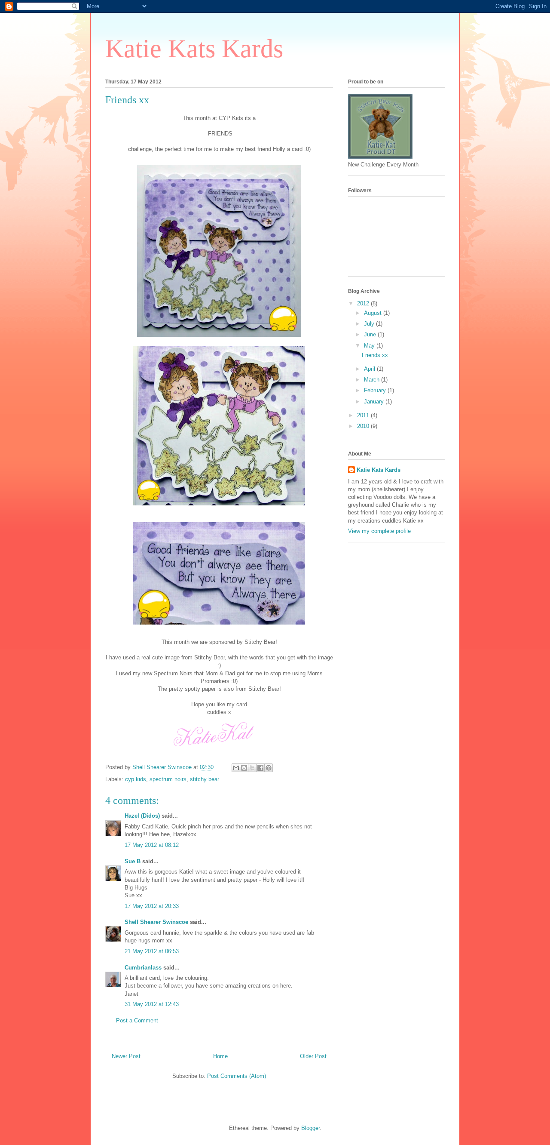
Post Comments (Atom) (236, 1076)
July (370, 323)
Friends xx (375, 355)
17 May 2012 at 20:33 (152, 906)
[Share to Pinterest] (268, 767)
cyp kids (135, 779)
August (373, 313)
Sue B (133, 861)
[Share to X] (252, 767)
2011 (364, 415)
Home (220, 1056)
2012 (364, 303)
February (376, 390)
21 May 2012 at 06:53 (152, 951)
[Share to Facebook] (260, 767)
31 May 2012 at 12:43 (152, 1004)
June (371, 334)
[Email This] (236, 767)
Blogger (310, 1128)
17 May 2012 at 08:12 (152, 845)
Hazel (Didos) (142, 816)
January (374, 401)
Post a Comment (137, 1020)
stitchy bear (204, 779)
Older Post (313, 1056)
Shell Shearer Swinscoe (156, 922)
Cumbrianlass (143, 967)
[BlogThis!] (244, 767)
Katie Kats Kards (194, 48)
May (370, 345)
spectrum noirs (168, 779)
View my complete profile (379, 531)
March (372, 379)
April (370, 369)
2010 (364, 426)
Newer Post (126, 1056)
